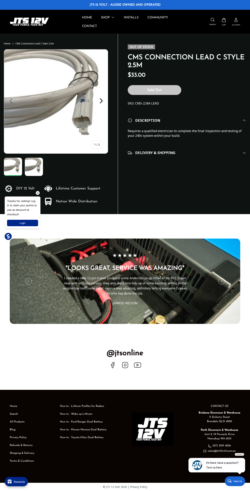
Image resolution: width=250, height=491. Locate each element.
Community (157, 17)
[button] (224, 22)
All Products (17, 421)
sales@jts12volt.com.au (222, 451)
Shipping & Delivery (22, 453)
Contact (89, 26)
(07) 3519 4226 (221, 445)
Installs (131, 17)
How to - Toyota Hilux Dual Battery (82, 437)
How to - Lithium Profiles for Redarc (82, 406)
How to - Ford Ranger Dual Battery (81, 421)
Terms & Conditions (22, 460)
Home (87, 17)
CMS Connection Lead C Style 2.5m (34, 43)
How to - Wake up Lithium (76, 414)
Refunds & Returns (21, 445)
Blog (12, 429)
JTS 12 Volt (113, 487)
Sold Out (154, 90)
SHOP (105, 17)
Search (14, 414)
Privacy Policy (18, 437)
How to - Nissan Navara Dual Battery (83, 429)
